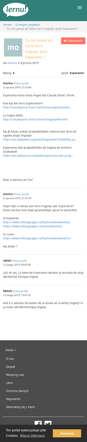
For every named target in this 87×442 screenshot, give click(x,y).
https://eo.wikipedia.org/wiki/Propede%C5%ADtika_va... (40, 139)
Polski (9, 350)
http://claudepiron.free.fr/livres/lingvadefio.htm (35, 119)
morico (12, 63)
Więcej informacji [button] (32, 435)
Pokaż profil (21, 83)
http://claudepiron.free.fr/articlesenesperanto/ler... (37, 107)
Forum (7, 25)
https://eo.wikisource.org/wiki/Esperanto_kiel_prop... (38, 155)
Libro (9, 383)
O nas (10, 359)
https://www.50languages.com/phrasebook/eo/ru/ (36, 238)
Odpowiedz (75, 41)
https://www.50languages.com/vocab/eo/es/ (32, 226)
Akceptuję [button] (67, 433)
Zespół (10, 367)
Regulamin (13, 399)
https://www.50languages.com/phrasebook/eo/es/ (36, 222)
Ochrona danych (17, 391)
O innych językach (28, 25)
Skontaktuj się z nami (20, 407)
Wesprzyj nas (15, 375)
